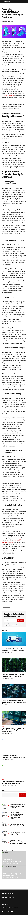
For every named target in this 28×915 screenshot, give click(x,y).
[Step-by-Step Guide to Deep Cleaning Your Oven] (4, 825)
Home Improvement (8, 859)
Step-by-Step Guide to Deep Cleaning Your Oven (18, 825)
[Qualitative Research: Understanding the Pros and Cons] (14, 746)
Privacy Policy (7, 625)
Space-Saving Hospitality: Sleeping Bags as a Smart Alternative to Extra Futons (16, 815)
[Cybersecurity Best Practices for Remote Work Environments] (14, 772)
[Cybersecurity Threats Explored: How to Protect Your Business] (14, 665)
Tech (3, 698)
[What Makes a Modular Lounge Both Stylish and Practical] (4, 806)
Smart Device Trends (7, 893)
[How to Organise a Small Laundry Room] (4, 833)
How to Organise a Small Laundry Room (18, 833)
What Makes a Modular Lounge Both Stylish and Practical (17, 806)
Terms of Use (15, 625)
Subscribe (20, 620)
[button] (2, 1)
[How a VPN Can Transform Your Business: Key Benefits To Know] (14, 639)
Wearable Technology (8, 897)
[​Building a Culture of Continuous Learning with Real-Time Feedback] (4, 842)
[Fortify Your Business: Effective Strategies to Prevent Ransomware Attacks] (14, 691)
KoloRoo (7, 1)
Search (4, 790)
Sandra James (8, 863)
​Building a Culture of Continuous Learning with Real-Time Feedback (18, 842)
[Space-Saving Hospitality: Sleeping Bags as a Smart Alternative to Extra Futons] (4, 814)
